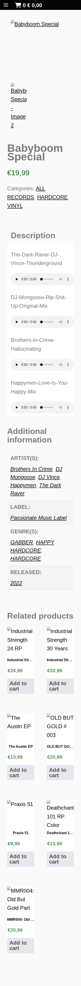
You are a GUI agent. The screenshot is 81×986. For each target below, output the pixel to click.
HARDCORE (52, 197)
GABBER (21, 542)
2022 (16, 583)
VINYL (15, 206)
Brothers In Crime (31, 469)
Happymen (23, 485)
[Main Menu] (6, 5)
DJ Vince (49, 477)
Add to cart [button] (18, 686)
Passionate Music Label (38, 518)
